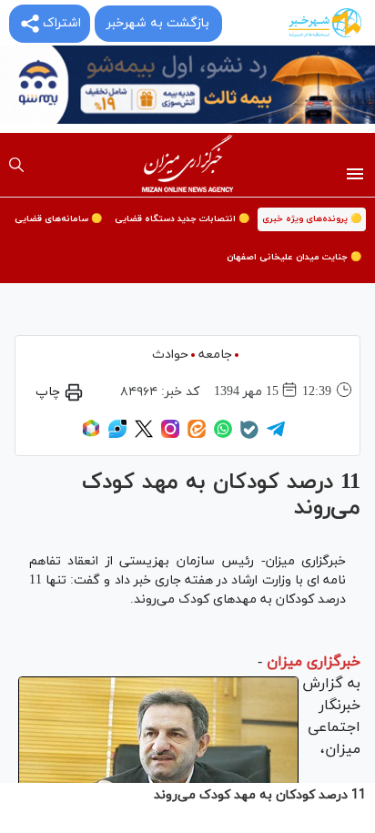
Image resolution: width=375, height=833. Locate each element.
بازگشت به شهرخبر (157, 23)
